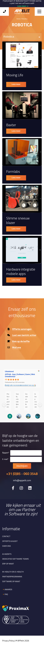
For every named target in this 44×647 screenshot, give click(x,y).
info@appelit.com (22, 480)
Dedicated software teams (15, 559)
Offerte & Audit (10, 541)
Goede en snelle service (26, 400)
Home (18, 19)
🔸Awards (7, 590)
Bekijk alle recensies (13, 385)
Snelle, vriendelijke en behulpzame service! (17, 400)
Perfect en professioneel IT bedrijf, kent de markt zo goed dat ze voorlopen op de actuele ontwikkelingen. (8, 400)
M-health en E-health (13, 572)
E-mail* (5, 459)
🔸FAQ (5, 594)
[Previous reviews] (4, 405)
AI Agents (6, 554)
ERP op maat (8, 564)
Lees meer (22, 6)
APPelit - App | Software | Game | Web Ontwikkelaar (20, 375)
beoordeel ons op (27, 385)
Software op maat (11, 582)
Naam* (5, 453)
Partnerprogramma (12, 577)
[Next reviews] (40, 405)
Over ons (6, 546)
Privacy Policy (8, 641)
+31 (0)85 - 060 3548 (22, 474)
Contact (6, 537)
